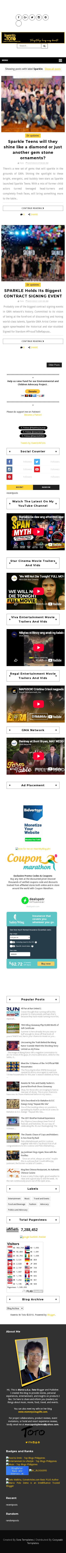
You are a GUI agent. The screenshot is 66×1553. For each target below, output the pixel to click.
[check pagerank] (33, 1236)
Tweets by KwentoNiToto (33, 443)
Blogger (51, 1314)
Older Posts (54, 365)
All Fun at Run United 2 (31, 1008)
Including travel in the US (25, 942)
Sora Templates (24, 1539)
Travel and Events (41, 1199)
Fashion (32, 1204)
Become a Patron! (33, 415)
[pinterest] (39, 1442)
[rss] (31, 1442)
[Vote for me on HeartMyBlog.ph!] (33, 848)
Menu (5, 60)
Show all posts (53, 69)
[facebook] (29, 1442)
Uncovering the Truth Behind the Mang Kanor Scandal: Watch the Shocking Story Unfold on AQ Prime (39, 1045)
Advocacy (44, 1204)
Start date (13, 950)
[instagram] (34, 1442)
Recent (19, 487)
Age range (13, 934)
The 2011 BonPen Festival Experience (38, 1118)
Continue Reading (32, 208)
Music (27, 1199)
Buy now (46, 964)
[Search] (44, 45)
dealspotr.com (32, 906)
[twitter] (27, 1442)
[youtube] (36, 1442)
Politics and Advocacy (17, 1210)
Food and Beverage (16, 1204)
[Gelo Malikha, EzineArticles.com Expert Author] (32, 1479)
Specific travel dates (23, 946)
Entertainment (14, 1199)
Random (46, 487)
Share (34, 214)
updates (34, 135)
